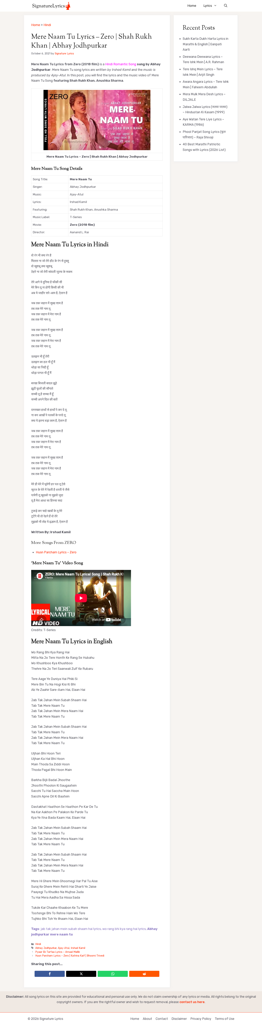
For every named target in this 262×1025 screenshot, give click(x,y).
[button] (225, 6)
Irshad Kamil (78, 948)
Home (191, 6)
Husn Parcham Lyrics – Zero (56, 552)
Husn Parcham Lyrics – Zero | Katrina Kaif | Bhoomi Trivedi (69, 955)
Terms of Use (224, 1019)
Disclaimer (179, 1019)
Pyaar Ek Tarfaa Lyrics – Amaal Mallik (57, 951)
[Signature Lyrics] (51, 6)
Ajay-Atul (63, 948)
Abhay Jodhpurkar (45, 948)
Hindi (47, 25)
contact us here (192, 1002)
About (147, 1019)
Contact (162, 1019)
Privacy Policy (200, 1019)
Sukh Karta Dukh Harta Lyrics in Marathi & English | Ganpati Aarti (205, 44)
